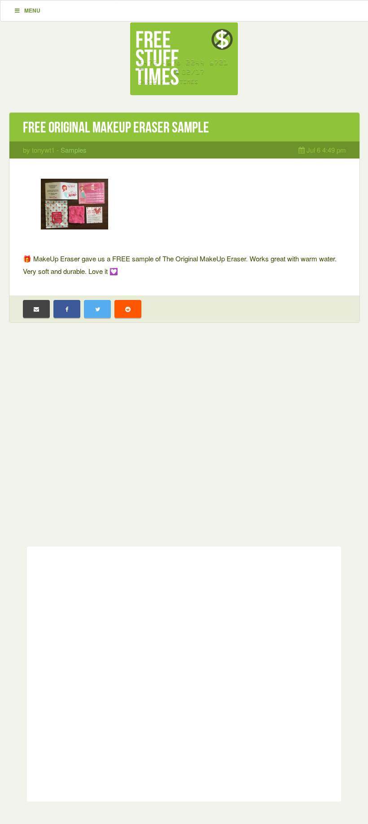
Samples (74, 149)
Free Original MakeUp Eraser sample (116, 127)
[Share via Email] (36, 309)
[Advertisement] (184, 441)
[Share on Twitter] (97, 309)
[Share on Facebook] (66, 309)
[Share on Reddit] (127, 309)
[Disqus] (184, 672)
